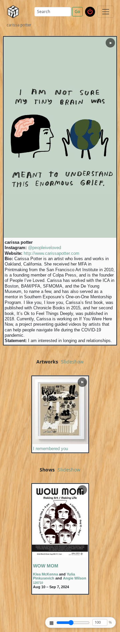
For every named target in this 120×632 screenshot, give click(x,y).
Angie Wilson (74, 578)
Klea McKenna (45, 574)
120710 (38, 583)
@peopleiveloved (44, 247)
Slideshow (72, 362)
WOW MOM (45, 565)
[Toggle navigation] (105, 11)
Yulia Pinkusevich (54, 576)
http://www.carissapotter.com (51, 253)
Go (77, 11)
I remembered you (50, 448)
